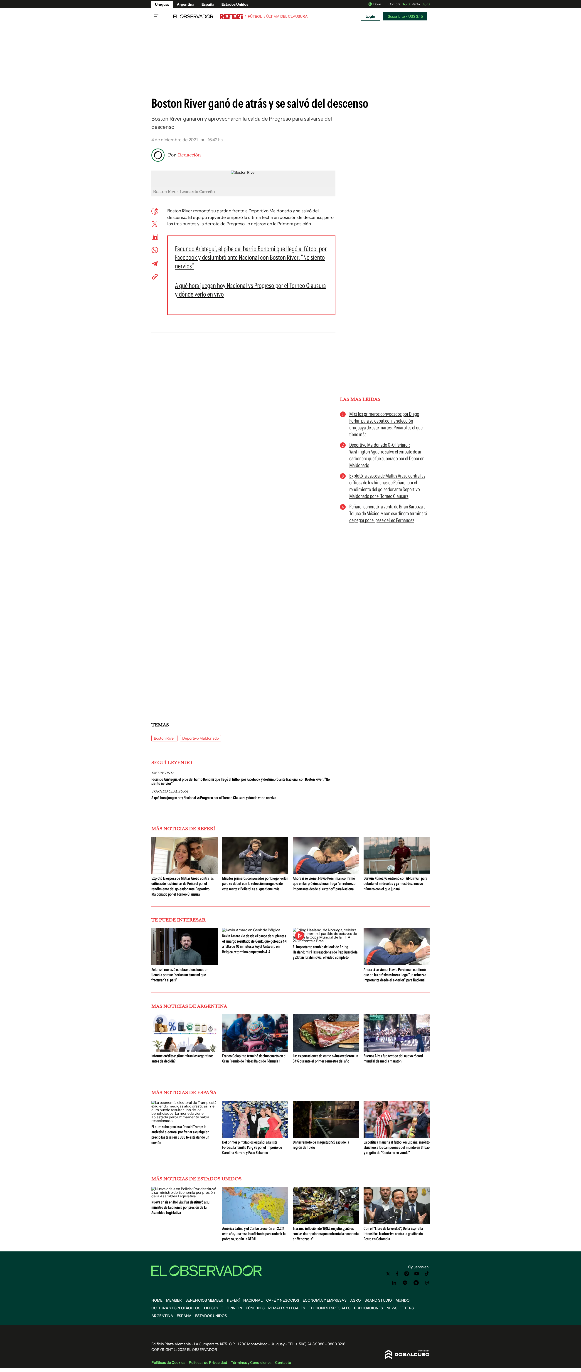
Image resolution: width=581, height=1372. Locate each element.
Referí (233, 1300)
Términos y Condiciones (251, 1362)
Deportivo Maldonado (200, 738)
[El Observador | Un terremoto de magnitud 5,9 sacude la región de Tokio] (326, 1136)
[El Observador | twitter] (388, 1273)
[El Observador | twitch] (427, 1282)
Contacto (283, 1362)
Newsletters (400, 1308)
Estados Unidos (235, 4)
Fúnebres (255, 1308)
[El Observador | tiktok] (427, 1273)
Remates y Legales (286, 1308)
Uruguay (162, 4)
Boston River (164, 738)
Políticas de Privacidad (208, 1362)
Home (156, 1300)
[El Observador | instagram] (406, 1273)
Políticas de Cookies (168, 1362)
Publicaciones (368, 1308)
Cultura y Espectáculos (175, 1308)
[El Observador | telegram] (416, 1282)
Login (370, 16)
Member (174, 1300)
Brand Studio (378, 1300)
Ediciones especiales (329, 1308)
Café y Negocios (282, 1300)
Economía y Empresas (325, 1300)
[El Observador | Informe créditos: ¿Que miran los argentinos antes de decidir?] (184, 1050)
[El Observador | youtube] (416, 1273)
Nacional (253, 1300)
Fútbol (255, 16)
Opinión (234, 1308)
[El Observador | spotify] (405, 1282)
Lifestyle (213, 1308)
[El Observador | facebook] (397, 1273)
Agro (355, 1300)
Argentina (185, 4)
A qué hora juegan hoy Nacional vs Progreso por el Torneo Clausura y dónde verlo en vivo (213, 798)
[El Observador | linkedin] (394, 1282)
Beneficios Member (204, 1300)
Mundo (403, 1300)
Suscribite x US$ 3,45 (405, 16)
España (208, 4)
